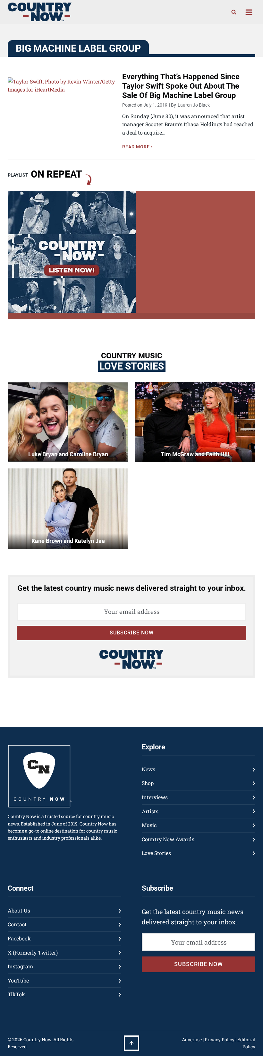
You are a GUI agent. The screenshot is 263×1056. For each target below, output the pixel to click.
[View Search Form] (234, 12)
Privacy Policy (219, 1039)
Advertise (192, 1039)
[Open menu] (248, 12)
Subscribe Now (132, 633)
